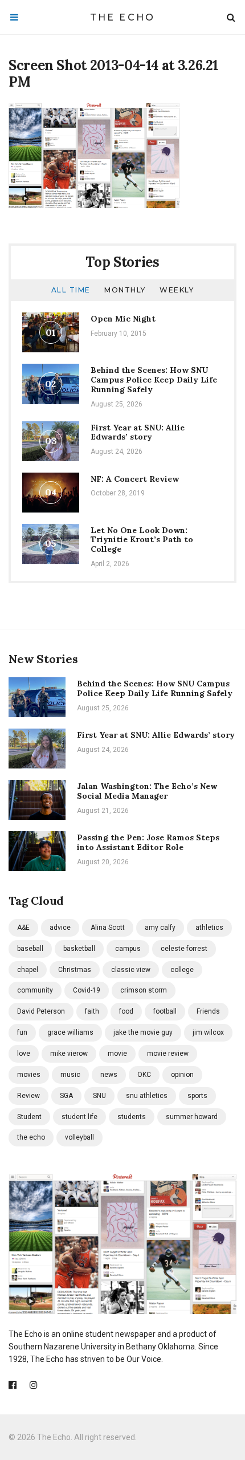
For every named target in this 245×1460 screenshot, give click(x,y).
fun (22, 1032)
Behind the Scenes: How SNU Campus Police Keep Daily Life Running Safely (154, 380)
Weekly (177, 290)
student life (79, 1117)
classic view (130, 970)
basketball (79, 949)
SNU (99, 1096)
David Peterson (41, 1011)
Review (28, 1096)
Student (29, 1117)
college (182, 970)
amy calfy (160, 928)
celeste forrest (184, 949)
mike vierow (69, 1054)
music (70, 1075)
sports (197, 1096)
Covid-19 (86, 990)
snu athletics (147, 1096)
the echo (31, 1137)
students (131, 1117)
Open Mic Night (123, 319)
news (108, 1075)
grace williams (70, 1032)
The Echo (123, 17)
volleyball (79, 1137)
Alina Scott (108, 928)
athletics (209, 928)
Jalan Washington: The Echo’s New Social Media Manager (147, 791)
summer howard (192, 1117)
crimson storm (143, 990)
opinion (182, 1075)
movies (28, 1075)
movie (117, 1054)
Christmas (74, 970)
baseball (30, 949)
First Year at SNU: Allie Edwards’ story (138, 432)
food (126, 1011)
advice (60, 928)
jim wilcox (208, 1032)
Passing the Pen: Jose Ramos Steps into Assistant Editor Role (148, 842)
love (23, 1054)
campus (128, 949)
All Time (71, 290)
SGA (66, 1096)
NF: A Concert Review (135, 479)
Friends (208, 1011)
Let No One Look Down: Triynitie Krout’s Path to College (142, 540)
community (35, 990)
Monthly (125, 290)
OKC (144, 1075)
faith (92, 1011)
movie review (168, 1054)
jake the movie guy (143, 1032)
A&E (23, 928)
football (165, 1011)
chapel (27, 970)
